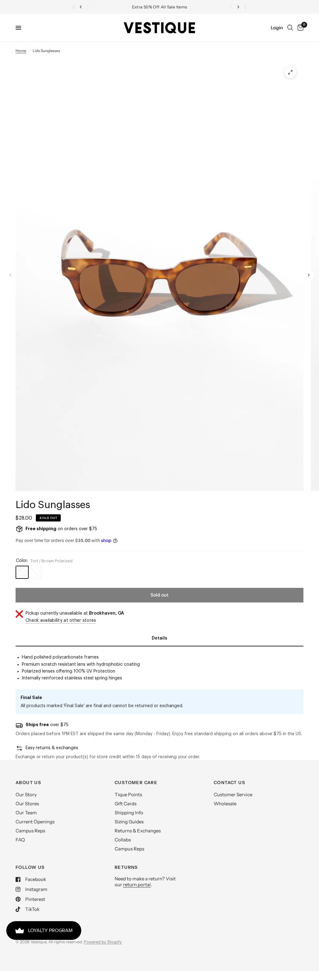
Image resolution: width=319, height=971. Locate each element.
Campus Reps (30, 831)
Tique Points (128, 794)
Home (21, 50)
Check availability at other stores (61, 620)
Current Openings (35, 822)
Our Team (26, 813)
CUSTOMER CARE (136, 782)
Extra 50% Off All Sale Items (140, 6)
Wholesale (225, 804)
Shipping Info (129, 813)
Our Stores (27, 804)
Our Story (26, 794)
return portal (137, 885)
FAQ (20, 840)
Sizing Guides (129, 822)
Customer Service (233, 794)
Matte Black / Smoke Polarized (34, 572)
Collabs (123, 840)
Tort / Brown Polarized (22, 572)
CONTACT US (229, 782)
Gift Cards (125, 804)
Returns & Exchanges (138, 831)
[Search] (290, 28)
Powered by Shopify (103, 941)
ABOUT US (28, 782)
